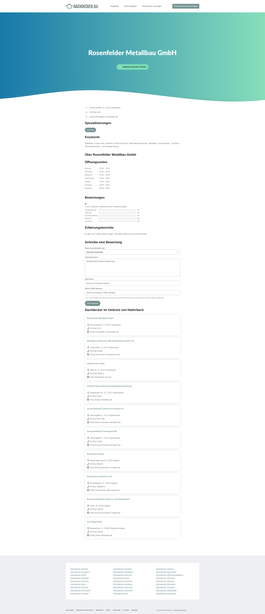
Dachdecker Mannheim (166, 572)
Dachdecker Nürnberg (165, 584)
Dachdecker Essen (121, 578)
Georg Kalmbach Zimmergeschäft (102, 431)
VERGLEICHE (116, 610)
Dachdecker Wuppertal (166, 593)
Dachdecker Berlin (78, 575)
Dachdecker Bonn (78, 584)
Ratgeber (115, 6)
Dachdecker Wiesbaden (166, 590)
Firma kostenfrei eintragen (186, 6)
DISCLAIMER (69, 610)
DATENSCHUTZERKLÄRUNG (84, 610)
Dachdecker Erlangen (122, 575)
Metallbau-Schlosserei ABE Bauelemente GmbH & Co (110, 341)
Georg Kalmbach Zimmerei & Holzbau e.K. (105, 409)
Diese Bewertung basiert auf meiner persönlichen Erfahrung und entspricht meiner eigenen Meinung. (126, 298)
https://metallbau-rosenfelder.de (104, 117)
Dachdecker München (165, 578)
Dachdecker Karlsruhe (122, 590)
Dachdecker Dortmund (80, 590)
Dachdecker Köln (120, 593)
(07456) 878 (95, 112)
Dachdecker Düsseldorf (123, 572)
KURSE (108, 610)
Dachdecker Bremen (79, 587)
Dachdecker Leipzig (164, 569)
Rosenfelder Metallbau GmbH (100, 318)
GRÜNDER (134, 610)
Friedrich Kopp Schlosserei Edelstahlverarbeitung (109, 386)
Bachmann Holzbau (95, 454)
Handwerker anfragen (152, 6)
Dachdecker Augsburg (80, 572)
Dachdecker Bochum (79, 581)
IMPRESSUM (99, 610)
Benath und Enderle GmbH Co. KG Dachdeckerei (108, 499)
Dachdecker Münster (165, 581)
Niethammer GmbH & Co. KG (99, 476)
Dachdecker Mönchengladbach (169, 575)
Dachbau (90, 130)
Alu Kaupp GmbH (94, 522)
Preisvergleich (130, 6)
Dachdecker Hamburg (122, 584)
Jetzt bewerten (92, 303)
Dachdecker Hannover (123, 587)
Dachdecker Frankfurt (123, 581)
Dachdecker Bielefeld (79, 578)
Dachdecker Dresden (79, 593)
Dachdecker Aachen (79, 569)
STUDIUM (126, 610)
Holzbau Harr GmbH (96, 363)
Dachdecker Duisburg (122, 569)
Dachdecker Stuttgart (165, 587)
